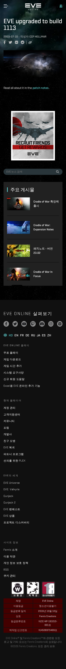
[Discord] (42, 324)
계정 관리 (9, 407)
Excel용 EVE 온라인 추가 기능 (22, 385)
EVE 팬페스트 (12, 509)
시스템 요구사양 (14, 372)
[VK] (59, 324)
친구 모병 (9, 440)
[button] (60, 6)
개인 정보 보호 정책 (16, 562)
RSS (6, 569)
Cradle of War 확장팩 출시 (46, 203)
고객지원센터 (12, 414)
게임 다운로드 (12, 359)
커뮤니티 (9, 420)
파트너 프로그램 (14, 454)
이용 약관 (9, 556)
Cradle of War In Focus (43, 274)
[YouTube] (24, 324)
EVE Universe (12, 482)
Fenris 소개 (11, 549)
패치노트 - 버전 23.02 (43, 250)
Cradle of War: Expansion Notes (43, 227)
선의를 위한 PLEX (14, 460)
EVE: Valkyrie (12, 489)
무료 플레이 (11, 352)
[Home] (33, 9)
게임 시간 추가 (13, 365)
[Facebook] (6, 324)
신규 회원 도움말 (14, 379)
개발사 (8, 434)
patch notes (41, 88)
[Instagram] (51, 324)
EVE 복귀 (9, 447)
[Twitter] (15, 324)
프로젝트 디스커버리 (16, 522)
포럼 (6, 427)
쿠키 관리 (9, 575)
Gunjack (8, 495)
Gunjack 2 (10, 502)
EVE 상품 (9, 515)
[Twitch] (33, 324)
